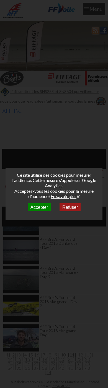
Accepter (39, 207)
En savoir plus (63, 196)
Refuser (70, 207)
